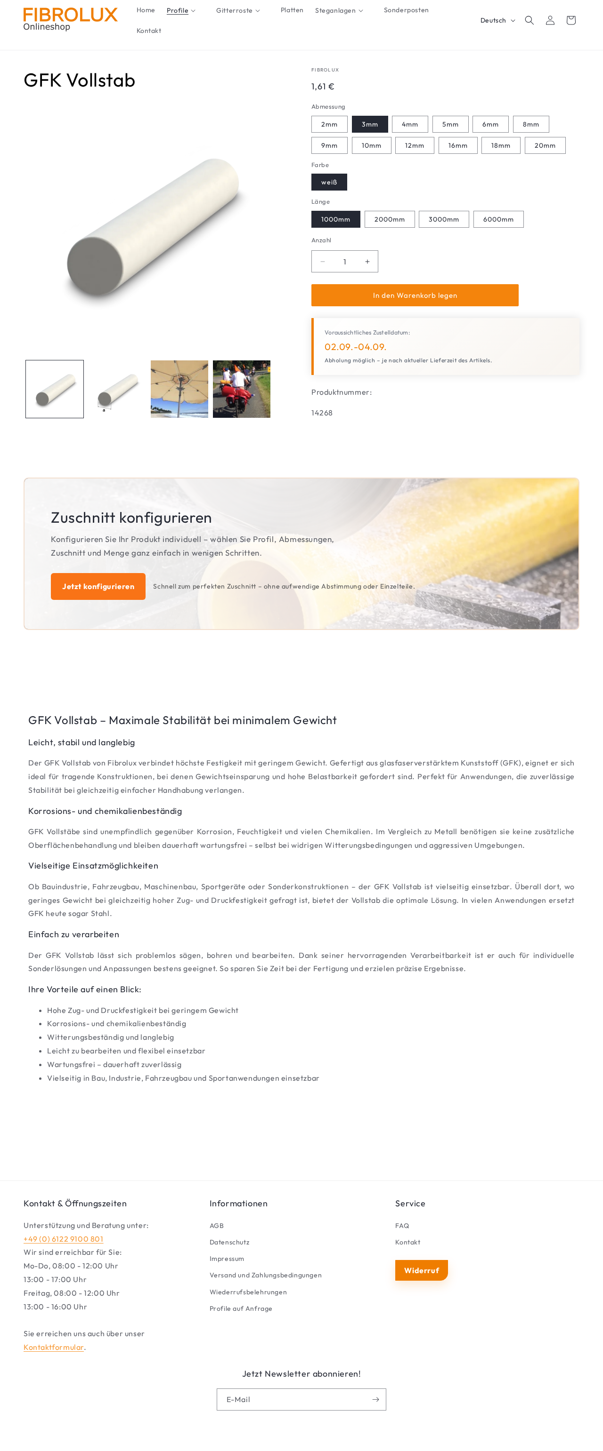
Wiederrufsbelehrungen (248, 1292)
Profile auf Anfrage (241, 1308)
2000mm (390, 219)
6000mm (498, 219)
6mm (490, 124)
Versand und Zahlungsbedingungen (266, 1275)
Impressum (227, 1258)
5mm (450, 124)
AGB (217, 1225)
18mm (501, 145)
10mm (372, 145)
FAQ (402, 1225)
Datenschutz (230, 1242)
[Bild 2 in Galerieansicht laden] (117, 389)
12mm (414, 145)
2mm (329, 124)
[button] (186, 10)
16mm (458, 145)
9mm (329, 145)
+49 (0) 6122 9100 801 (64, 1239)
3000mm (444, 219)
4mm (410, 124)
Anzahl (321, 240)
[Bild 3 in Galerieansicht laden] (179, 389)
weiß (329, 182)
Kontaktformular (54, 1347)
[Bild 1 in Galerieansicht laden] (54, 389)
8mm (531, 124)
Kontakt (407, 1242)
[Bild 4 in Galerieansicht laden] (241, 389)
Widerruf (421, 1270)
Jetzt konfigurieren (98, 586)
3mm (370, 124)
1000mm (335, 219)
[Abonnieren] (375, 1399)
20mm (545, 145)
